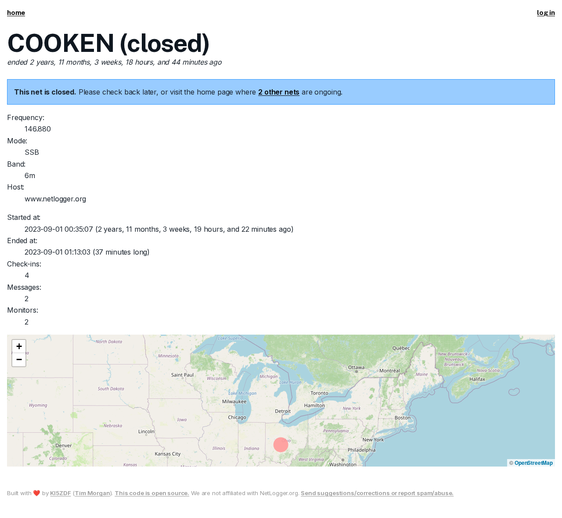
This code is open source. (152, 492)
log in (546, 12)
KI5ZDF (60, 492)
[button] (18, 346)
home (16, 12)
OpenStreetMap (534, 463)
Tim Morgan (92, 492)
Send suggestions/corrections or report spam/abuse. (377, 492)
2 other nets (278, 92)
